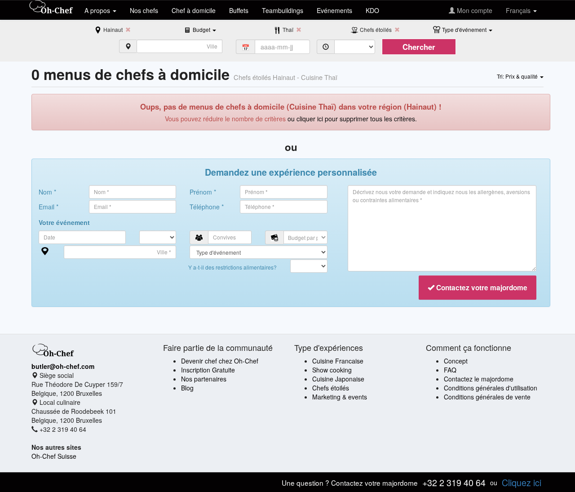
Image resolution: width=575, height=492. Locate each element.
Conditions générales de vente (487, 396)
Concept (456, 360)
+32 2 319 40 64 (454, 482)
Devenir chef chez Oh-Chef (219, 360)
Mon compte (473, 10)
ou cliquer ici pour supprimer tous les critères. (352, 118)
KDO (372, 10)
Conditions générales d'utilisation (490, 387)
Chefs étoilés (330, 387)
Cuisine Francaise (337, 360)
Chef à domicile (194, 10)
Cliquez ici (521, 482)
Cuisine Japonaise (338, 378)
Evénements (334, 10)
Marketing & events (339, 396)
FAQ (450, 369)
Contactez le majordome (478, 378)
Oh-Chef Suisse (53, 456)
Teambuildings (282, 10)
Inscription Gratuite (208, 369)
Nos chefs (144, 10)
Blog (187, 387)
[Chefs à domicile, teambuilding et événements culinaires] (51, 7)
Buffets (238, 10)
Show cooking (332, 369)
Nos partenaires (203, 378)
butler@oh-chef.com (62, 366)
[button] (204, 29)
